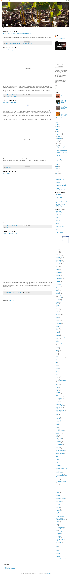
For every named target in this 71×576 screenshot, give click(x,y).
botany (57, 317)
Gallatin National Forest (60, 519)
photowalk (58, 495)
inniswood (11, 96)
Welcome (14, 27)
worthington (58, 272)
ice (56, 340)
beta (57, 525)
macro (57, 264)
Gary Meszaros (59, 194)
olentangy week (59, 345)
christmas (58, 392)
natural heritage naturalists (61, 343)
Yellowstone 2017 (59, 117)
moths (57, 379)
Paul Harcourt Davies (60, 226)
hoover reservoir (59, 398)
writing (57, 512)
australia (57, 421)
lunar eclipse (58, 537)
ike (56, 402)
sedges (57, 347)
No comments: (19, 94)
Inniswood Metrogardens (9, 50)
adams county (59, 389)
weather (57, 387)
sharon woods (59, 501)
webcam (57, 360)
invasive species (59, 300)
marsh (57, 489)
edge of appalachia (60, 527)
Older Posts (49, 298)
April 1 (57, 454)
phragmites (58, 442)
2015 (57, 129)
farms (57, 353)
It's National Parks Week (9, 102)
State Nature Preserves (60, 206)
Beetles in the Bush (60, 179)
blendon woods (59, 297)
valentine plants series (60, 450)
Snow (57, 283)
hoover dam (58, 320)
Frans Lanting (58, 214)
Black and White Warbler (61, 515)
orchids (57, 383)
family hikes (58, 393)
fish (56, 354)
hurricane (58, 401)
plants (57, 251)
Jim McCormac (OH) (60, 181)
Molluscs (58, 334)
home (57, 432)
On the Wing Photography (61, 185)
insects (57, 252)
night (57, 439)
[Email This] (24, 42)
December (59, 133)
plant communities (59, 444)
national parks (8, 167)
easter (7, 227)
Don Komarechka (59, 212)
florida (57, 356)
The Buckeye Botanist (60, 189)
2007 (57, 173)
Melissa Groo (58, 223)
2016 (57, 128)
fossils (57, 395)
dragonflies (58, 263)
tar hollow (58, 504)
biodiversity (63, 240)
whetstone (58, 509)
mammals (58, 286)
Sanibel (57, 292)
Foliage (57, 371)
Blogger (48, 573)
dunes (57, 478)
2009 (57, 169)
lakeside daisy (59, 433)
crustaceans (58, 426)
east (19, 43)
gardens (7, 96)
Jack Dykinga (58, 218)
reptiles (57, 290)
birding (57, 266)
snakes (57, 368)
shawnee (58, 306)
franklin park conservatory (61, 481)
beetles (57, 366)
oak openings (58, 542)
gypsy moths (58, 486)
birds (57, 249)
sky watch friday (59, 280)
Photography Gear (6, 27)
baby (57, 365)
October (59, 136)
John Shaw (58, 220)
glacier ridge (58, 533)
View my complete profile (60, 38)
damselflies (58, 267)
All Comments (59, 66)
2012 (57, 164)
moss (57, 436)
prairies (57, 359)
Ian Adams (58, 195)
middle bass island (59, 539)
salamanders (58, 323)
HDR (57, 363)
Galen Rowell (58, 215)
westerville (15, 96)
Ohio (57, 303)
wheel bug (58, 507)
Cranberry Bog (59, 518)
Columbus (58, 332)
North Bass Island (59, 457)
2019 (57, 124)
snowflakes (58, 550)
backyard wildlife (59, 257)
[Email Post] (23, 94)
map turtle (22, 43)
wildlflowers (58, 510)
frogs (57, 318)
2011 (57, 166)
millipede (58, 540)
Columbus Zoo (59, 278)
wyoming (58, 556)
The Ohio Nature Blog (65, 238)
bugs (57, 308)
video (57, 289)
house (57, 399)
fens (57, 530)
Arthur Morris (58, 211)
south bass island (59, 552)
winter (57, 331)
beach (57, 374)
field (57, 427)
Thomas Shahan (59, 232)
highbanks (58, 299)
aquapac (57, 522)
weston (57, 269)
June (58, 143)
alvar (57, 462)
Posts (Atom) (11, 300)
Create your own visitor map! (9, 568)
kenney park (58, 260)
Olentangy (58, 281)
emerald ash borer (59, 528)
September (59, 138)
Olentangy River (59, 261)
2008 (57, 171)
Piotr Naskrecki (59, 227)
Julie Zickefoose (59, 182)
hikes (57, 534)
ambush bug (58, 420)
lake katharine (59, 536)
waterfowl (58, 350)
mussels (57, 492)
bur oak (57, 309)
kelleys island (58, 404)
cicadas (57, 424)
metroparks (58, 293)
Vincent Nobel (59, 197)
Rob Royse (58, 229)
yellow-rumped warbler (60, 558)
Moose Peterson (59, 224)
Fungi (57, 414)
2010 (57, 168)
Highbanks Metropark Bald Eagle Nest (64, 107)
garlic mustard (59, 531)
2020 (57, 122)
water (57, 451)
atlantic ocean (59, 465)
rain (57, 445)
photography (58, 255)
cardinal (57, 390)
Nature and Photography (61, 184)
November (59, 134)
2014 (57, 131)
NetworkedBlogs (64, 236)
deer (57, 351)
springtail (58, 553)
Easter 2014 (6, 174)
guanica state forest (60, 430)
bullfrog (57, 471)
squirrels (57, 329)
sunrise (57, 348)
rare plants (58, 384)
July (58, 141)
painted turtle (27, 43)
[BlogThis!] (25, 42)
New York (58, 335)
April (58, 145)
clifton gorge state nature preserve (12, 43)
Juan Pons (58, 221)
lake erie (57, 326)
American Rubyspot (60, 453)
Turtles (31, 43)
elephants (58, 479)
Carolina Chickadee (60, 516)
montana (57, 341)
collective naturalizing (60, 337)
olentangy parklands (60, 405)
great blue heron (59, 396)
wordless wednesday (60, 410)
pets (57, 546)
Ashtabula (58, 456)
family (57, 377)
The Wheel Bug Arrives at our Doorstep (64, 101)
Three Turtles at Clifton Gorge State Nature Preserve (17, 33)
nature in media (59, 438)
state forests (58, 503)
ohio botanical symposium (61, 380)
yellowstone (58, 312)
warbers (57, 506)
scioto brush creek (59, 407)
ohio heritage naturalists (60, 295)
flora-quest (58, 338)
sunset (57, 305)
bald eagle (58, 372)
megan (57, 435)
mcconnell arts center (60, 490)
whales (57, 555)
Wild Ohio (58, 521)
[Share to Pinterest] (29, 42)
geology (57, 429)
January (59, 160)
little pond (58, 258)
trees (57, 287)
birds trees (58, 376)
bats (57, 524)
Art (56, 362)
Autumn (57, 369)
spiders (57, 302)
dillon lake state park (60, 474)
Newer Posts (5, 298)
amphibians (58, 284)
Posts (57, 64)
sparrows (58, 447)
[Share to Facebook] (28, 42)
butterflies (58, 275)
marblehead (58, 487)
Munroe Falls (58, 314)
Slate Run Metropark (60, 315)
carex (57, 423)
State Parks (58, 418)
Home (28, 298)
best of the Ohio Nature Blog (61, 468)
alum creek (58, 460)
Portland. (58, 459)
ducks (57, 311)
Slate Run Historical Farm (10, 233)
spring (57, 328)
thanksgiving (58, 448)
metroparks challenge (60, 357)
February (59, 159)
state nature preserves (60, 270)
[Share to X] (26, 42)
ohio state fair (58, 441)
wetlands (58, 408)
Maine (57, 254)
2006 (57, 175)
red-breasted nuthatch (60, 498)
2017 (57, 126)
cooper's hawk (59, 472)
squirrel (57, 386)
